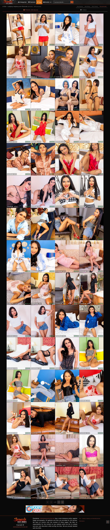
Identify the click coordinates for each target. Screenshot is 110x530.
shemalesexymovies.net (20, 527)
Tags (39, 2)
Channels (32, 2)
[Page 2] (58, 502)
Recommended (103, 6)
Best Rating (87, 6)
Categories (23, 2)
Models (47, 2)
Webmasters (82, 521)
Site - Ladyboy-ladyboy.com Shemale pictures (89, 518)
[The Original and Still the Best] (55, 512)
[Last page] (62, 502)
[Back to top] (107, 522)
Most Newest (80, 6)
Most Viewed (95, 6)
